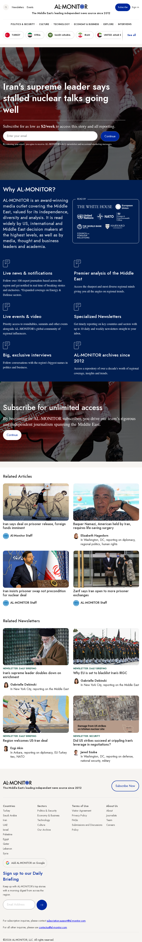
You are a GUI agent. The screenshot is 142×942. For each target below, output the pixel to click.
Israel (6, 830)
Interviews (124, 24)
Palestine (7, 834)
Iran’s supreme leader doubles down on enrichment (32, 675)
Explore (108, 24)
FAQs (75, 820)
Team (109, 820)
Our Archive (44, 830)
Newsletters (18, 7)
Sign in (135, 7)
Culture (44, 24)
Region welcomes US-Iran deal (25, 740)
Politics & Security (23, 24)
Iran (5, 820)
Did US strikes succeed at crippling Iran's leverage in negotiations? (103, 742)
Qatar (6, 844)
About (109, 810)
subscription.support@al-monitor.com (66, 921)
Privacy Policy (79, 815)
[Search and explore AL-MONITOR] (6, 7)
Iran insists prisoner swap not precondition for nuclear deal (34, 593)
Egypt (6, 839)
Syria (5, 853)
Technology (61, 24)
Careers (110, 825)
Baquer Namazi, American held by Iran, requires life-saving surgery (102, 526)
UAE (5, 825)
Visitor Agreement (81, 810)
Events (30, 7)
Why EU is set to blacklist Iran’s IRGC (100, 673)
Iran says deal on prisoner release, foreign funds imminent (34, 526)
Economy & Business (86, 24)
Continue (12, 435)
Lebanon (7, 848)
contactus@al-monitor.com (53, 927)
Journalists (111, 815)
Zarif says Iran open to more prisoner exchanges (101, 593)
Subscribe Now (125, 786)
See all (131, 35)
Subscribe (123, 7)
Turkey (6, 810)
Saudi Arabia (10, 815)
